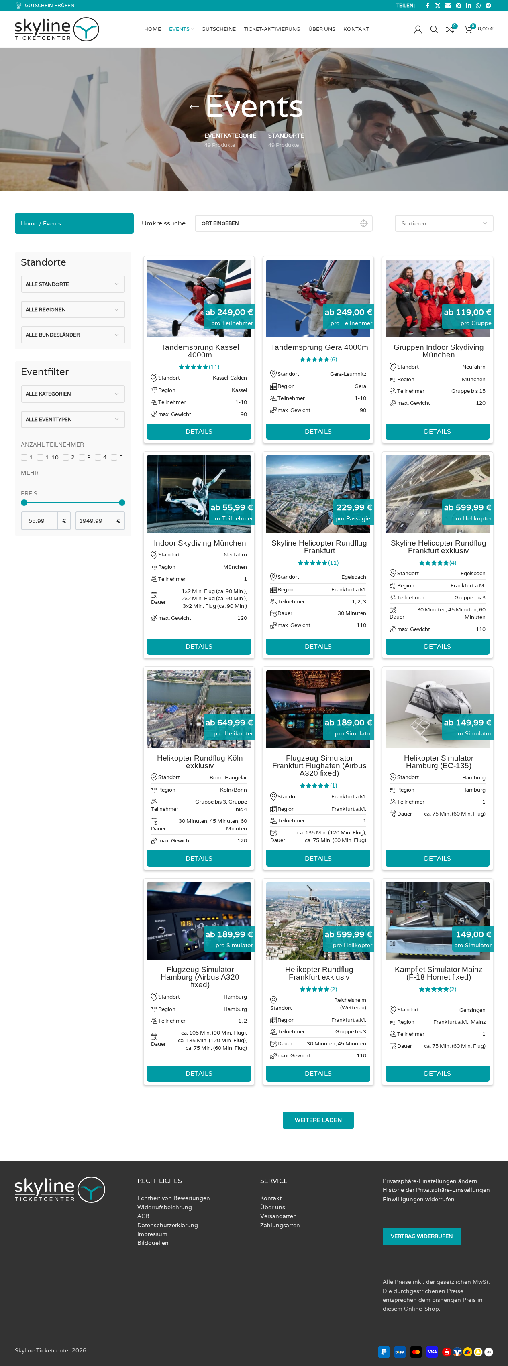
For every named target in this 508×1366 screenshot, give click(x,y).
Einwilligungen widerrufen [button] (419, 1199)
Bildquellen (153, 1243)
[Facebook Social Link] (428, 5)
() (214, 367)
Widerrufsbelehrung (164, 1207)
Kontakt (271, 1198)
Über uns (272, 1207)
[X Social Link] (438, 5)
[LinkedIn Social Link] (468, 5)
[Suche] (434, 29)
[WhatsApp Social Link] (478, 5)
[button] (318, 1120)
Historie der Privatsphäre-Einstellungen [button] (436, 1190)
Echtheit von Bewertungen (173, 1198)
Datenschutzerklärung (167, 1225)
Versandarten (278, 1216)
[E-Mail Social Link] (448, 5)
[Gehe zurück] (194, 107)
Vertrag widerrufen (422, 1236)
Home (29, 223)
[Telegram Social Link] (488, 5)
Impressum (152, 1234)
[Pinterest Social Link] (458, 5)
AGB (143, 1216)
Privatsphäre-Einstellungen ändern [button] (430, 1181)
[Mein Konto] (418, 29)
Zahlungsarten (280, 1225)
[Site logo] (57, 28)
